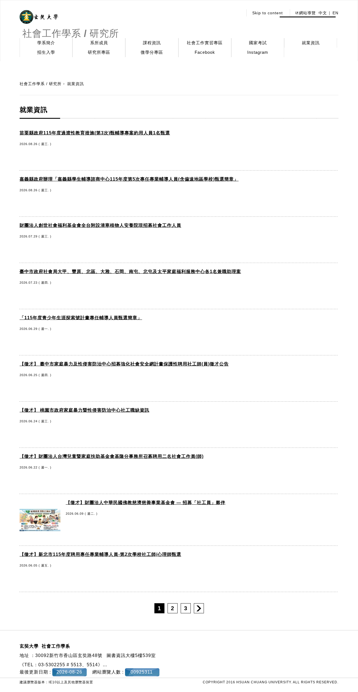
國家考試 (258, 42)
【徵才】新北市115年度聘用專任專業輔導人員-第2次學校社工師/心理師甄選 (100, 554)
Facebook (205, 52)
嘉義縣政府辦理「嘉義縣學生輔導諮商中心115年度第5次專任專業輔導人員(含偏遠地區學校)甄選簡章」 (129, 179)
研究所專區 (99, 52)
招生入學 (46, 52)
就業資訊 (311, 42)
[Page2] (199, 608)
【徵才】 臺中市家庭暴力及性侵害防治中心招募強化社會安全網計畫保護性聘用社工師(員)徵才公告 (124, 364)
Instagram (257, 52)
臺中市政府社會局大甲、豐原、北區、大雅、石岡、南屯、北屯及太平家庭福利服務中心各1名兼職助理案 (130, 271)
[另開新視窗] (39, 17)
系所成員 (99, 42)
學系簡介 (46, 42)
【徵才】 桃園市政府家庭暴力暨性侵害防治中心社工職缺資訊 (84, 410)
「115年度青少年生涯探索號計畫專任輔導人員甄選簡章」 (81, 317)
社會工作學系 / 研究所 (41, 83)
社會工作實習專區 (205, 42)
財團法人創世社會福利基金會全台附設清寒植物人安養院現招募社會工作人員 (100, 225)
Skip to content (267, 13)
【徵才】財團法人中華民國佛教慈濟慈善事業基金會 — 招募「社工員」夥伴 (145, 502)
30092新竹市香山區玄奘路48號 (68, 655)
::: (237, 13)
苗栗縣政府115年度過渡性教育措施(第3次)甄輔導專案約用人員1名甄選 (95, 133)
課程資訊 (152, 42)
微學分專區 (152, 52)
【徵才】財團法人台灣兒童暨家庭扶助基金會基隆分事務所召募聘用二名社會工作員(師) (112, 456)
